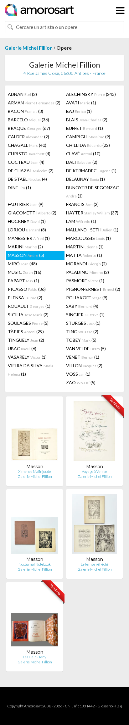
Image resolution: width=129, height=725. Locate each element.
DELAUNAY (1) (85, 179)
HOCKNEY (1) (27, 221)
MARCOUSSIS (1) (88, 238)
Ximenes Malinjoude (34, 471)
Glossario (105, 706)
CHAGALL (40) (27, 145)
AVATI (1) (81, 102)
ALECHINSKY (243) (91, 94)
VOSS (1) (78, 374)
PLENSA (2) (25, 297)
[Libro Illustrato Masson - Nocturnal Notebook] (34, 525)
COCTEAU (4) (26, 162)
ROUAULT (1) (29, 306)
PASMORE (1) (85, 280)
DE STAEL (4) (27, 179)
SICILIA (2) (28, 314)
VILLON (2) (84, 365)
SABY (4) (82, 306)
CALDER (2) (28, 136)
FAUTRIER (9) (26, 204)
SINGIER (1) (85, 314)
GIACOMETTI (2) (32, 212)
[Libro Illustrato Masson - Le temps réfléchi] (94, 525)
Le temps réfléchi (94, 564)
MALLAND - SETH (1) (92, 229)
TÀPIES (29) (26, 331)
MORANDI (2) (86, 263)
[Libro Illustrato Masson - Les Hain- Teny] (34, 618)
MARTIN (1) (85, 246)
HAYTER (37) (92, 212)
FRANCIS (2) (82, 204)
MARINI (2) (25, 246)
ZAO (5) (80, 382)
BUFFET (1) (84, 128)
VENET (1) (82, 357)
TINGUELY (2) (26, 340)
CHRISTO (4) (29, 153)
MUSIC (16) (24, 272)
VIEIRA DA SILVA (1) (30, 370)
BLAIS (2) (86, 119)
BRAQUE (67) (29, 128)
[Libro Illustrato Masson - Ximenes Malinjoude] (34, 432)
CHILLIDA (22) (88, 145)
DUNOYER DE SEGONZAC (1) (92, 191)
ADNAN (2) (22, 94)
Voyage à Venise (94, 471)
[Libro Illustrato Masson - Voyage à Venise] (94, 432)
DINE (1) (19, 187)
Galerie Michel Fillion (29, 48)
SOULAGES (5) (28, 323)
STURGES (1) (83, 323)
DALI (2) (81, 162)
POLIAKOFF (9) (86, 297)
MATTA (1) (84, 255)
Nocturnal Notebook (34, 564)
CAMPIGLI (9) (88, 136)
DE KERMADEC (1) (91, 170)
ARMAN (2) (34, 102)
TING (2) (82, 331)
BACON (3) (25, 111)
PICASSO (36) (27, 289)
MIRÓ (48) (22, 263)
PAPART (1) (23, 280)
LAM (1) (81, 221)
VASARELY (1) (27, 357)
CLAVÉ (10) (83, 153)
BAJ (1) (79, 111)
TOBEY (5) (81, 340)
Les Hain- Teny (34, 657)
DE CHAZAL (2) (31, 170)
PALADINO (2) (87, 272)
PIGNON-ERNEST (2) (93, 289)
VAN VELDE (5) (86, 348)
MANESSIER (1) (29, 238)
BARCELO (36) (28, 119)
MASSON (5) (26, 255)
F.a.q (118, 706)
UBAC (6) (22, 348)
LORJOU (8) (27, 229)
